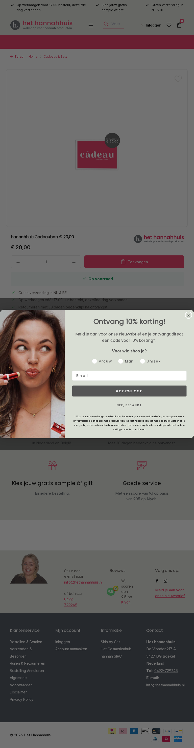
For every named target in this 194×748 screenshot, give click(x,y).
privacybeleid (80, 420)
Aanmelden (129, 391)
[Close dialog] (189, 315)
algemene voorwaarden (112, 420)
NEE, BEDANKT (129, 405)
